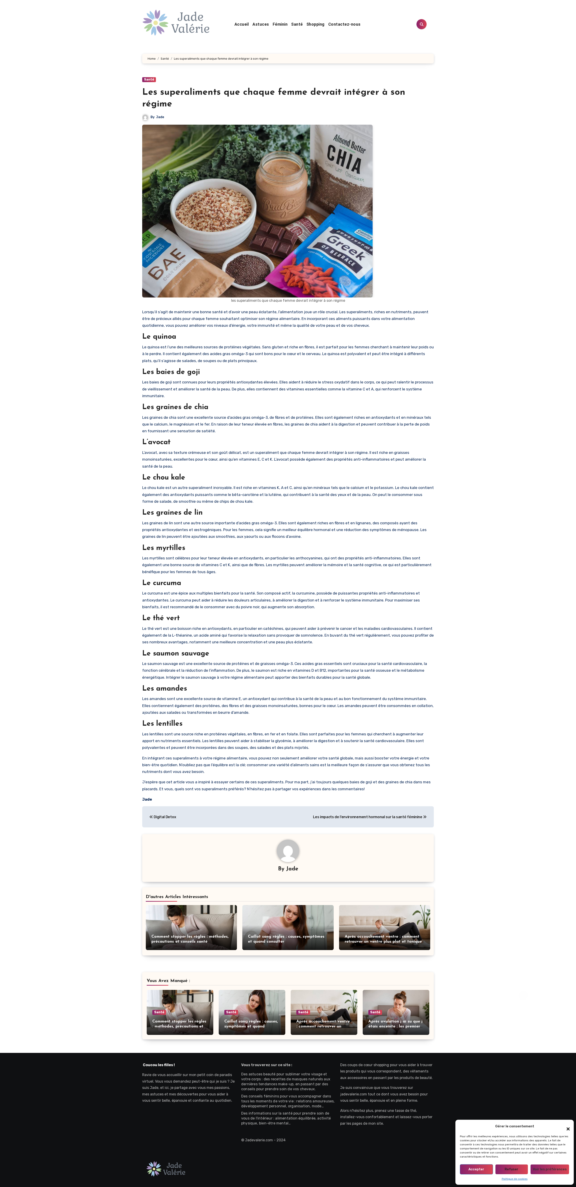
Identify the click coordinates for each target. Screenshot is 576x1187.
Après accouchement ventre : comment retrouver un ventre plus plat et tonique (323, 1026)
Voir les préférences (550, 1169)
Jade (160, 117)
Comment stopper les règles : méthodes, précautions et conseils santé (179, 1026)
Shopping (315, 24)
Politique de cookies (515, 1178)
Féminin (280, 24)
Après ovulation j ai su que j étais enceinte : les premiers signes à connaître (395, 1026)
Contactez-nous (344, 24)
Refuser (511, 1169)
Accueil (241, 24)
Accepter (476, 1169)
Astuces (260, 24)
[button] (565, 1126)
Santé (297, 24)
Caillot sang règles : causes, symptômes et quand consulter (251, 1026)
